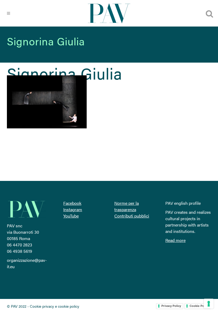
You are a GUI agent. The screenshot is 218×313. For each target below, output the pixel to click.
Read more (175, 240)
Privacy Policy (171, 306)
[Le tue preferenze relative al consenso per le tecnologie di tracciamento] (209, 304)
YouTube (71, 216)
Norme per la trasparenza (126, 206)
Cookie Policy (199, 306)
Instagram (72, 209)
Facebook (72, 203)
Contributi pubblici (131, 216)
